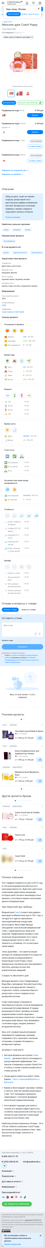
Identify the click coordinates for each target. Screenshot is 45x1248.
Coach (17, 912)
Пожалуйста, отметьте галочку (13, 653)
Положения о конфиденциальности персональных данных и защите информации (22, 660)
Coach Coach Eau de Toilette (27, 812)
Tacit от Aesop (19, 1079)
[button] (4, 93)
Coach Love (20, 835)
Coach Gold (20, 856)
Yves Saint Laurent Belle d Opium (29, 731)
